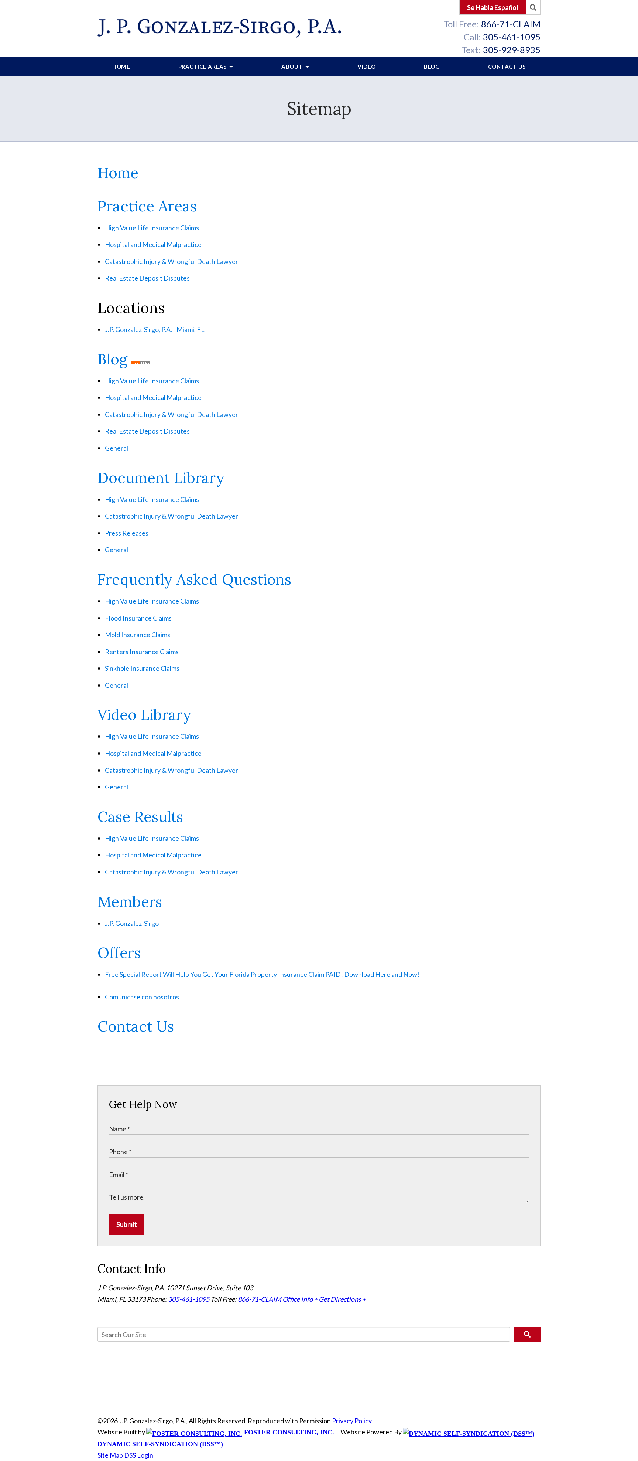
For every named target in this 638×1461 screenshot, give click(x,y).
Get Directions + (342, 1299)
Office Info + (300, 1299)
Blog (432, 66)
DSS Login (138, 1455)
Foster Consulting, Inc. (288, 1432)
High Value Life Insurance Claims (152, 228)
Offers (119, 952)
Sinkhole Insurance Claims (142, 668)
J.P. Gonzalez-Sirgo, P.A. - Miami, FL (155, 329)
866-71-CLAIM (511, 23)
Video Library (144, 714)
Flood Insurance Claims (138, 618)
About (292, 66)
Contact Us (507, 66)
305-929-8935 (512, 49)
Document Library (160, 477)
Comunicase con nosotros (142, 997)
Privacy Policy (352, 1421)
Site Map (110, 1455)
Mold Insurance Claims (137, 635)
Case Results (140, 816)
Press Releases (126, 533)
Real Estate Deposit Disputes (147, 278)
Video (366, 66)
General (116, 448)
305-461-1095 (512, 36)
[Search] (533, 7)
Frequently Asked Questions (194, 579)
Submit (126, 1224)
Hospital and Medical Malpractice (153, 244)
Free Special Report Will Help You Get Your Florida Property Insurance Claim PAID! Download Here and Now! (262, 974)
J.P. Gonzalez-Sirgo (132, 923)
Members (129, 901)
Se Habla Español (492, 7)
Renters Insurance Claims (142, 652)
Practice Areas (203, 66)
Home (121, 66)
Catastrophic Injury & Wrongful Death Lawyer (171, 261)
